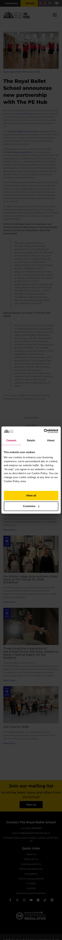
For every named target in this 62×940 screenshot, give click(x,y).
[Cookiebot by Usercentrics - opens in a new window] (44, 431)
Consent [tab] (11, 440)
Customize (29, 506)
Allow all (31, 495)
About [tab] (50, 440)
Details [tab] (31, 440)
